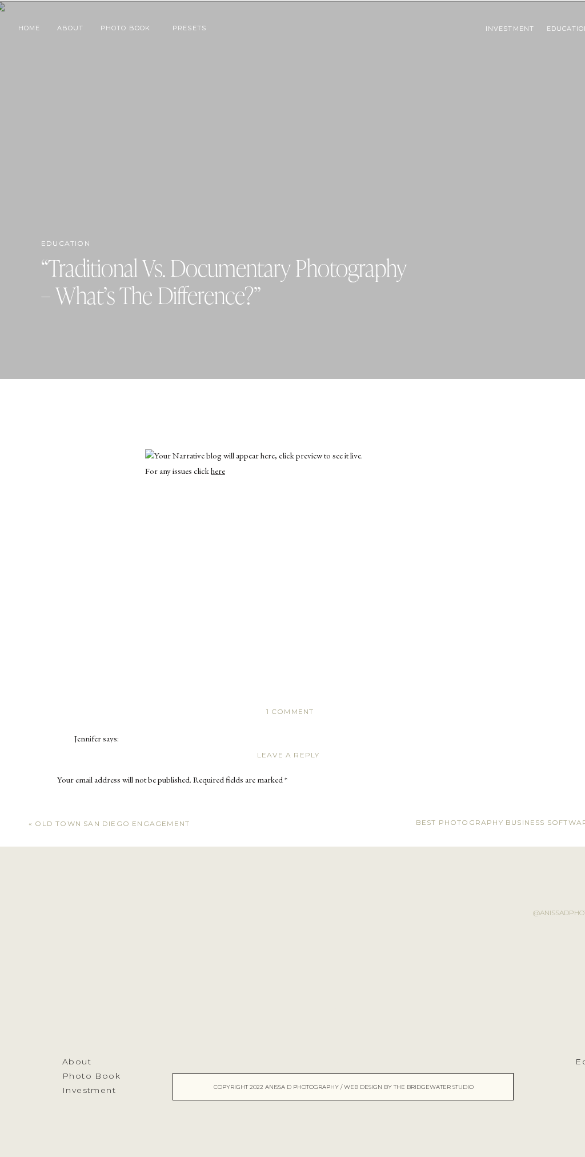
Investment (89, 1090)
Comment (76, 802)
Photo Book (91, 1076)
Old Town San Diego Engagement (112, 823)
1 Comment (290, 711)
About (76, 1061)
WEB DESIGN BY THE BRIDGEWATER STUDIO (409, 1087)
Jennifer (87, 738)
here (218, 470)
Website (70, 1030)
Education (65, 243)
